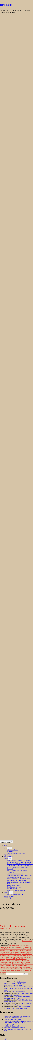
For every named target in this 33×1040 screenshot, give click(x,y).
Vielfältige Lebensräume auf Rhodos (14, 1027)
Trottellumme (18, 970)
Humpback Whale (20, 957)
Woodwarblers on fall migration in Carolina (19, 875)
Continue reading (27, 941)
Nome (9, 962)
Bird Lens (6, 4)
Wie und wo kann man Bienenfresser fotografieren (18, 1021)
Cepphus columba (13, 950)
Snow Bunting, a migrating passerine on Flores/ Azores (18, 994)
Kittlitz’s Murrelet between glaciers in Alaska (12, 927)
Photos (6, 858)
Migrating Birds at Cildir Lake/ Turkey (18, 860)
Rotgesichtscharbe (15, 969)
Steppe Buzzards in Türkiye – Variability (19, 862)
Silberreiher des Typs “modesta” (13, 1018)
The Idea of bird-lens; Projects (16, 853)
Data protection (8, 856)
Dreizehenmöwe (16, 954)
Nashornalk (3, 962)
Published (10, 851)
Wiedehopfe (10, 872)
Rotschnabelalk (25, 969)
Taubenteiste (10, 970)
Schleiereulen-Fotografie (19, 992)
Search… (2, 974)
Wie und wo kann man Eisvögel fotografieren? (17, 1016)
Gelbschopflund (17, 955)
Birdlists (6, 892)
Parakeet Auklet (25, 962)
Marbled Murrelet (21, 959)
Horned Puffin (4, 957)
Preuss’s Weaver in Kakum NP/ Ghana (18, 879)
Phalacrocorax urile (11, 965)
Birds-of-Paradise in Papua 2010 (16, 880)
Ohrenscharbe (16, 962)
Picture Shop (7, 898)
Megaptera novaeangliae (22, 960)
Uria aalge (3, 972)
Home (5, 845)
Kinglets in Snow (12, 888)
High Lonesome (28, 955)
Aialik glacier (20, 947)
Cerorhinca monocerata (25, 950)
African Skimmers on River (15, 874)
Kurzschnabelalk (10, 959)
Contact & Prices (8, 896)
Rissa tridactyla (4, 969)
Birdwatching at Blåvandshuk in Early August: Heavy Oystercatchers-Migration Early (15, 983)
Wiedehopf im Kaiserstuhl (11, 1026)
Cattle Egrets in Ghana (13, 885)
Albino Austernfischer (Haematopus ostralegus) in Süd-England (17, 1007)
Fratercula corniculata (6, 955)
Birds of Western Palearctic (15, 894)
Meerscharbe (10, 960)
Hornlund (12, 957)
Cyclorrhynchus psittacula (17, 952)
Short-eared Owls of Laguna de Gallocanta (19, 865)
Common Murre (4, 952)
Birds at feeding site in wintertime (17, 870)
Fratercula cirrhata (27, 954)
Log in (6, 1039)
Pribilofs (2, 967)
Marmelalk (3, 960)
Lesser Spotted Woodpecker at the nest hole (20, 864)
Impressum (7, 855)
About (5, 848)
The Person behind (12, 850)
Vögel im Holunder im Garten (12, 1019)
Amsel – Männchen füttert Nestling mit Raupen (18, 1004)
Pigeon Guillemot (23, 965)
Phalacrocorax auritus (18, 964)
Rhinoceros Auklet (24, 967)
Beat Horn (7, 992)
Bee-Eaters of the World (14, 887)
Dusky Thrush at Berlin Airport (16, 890)
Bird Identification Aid (15, 945)
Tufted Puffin (27, 970)
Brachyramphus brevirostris (14, 949)
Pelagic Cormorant (5, 964)
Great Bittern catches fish (14, 877)
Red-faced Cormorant (12, 967)
